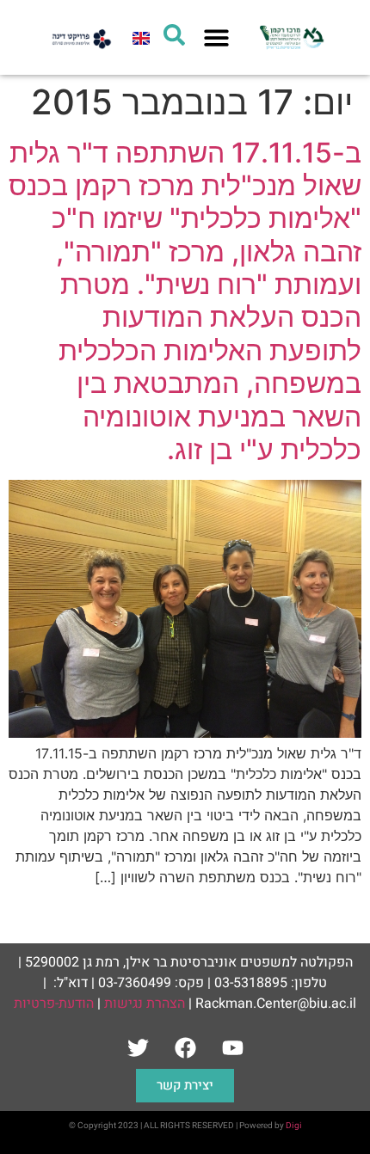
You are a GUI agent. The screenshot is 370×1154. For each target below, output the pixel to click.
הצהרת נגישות (144, 1003)
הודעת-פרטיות (54, 1003)
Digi (294, 1126)
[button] (216, 37)
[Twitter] (137, 1047)
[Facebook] (185, 1047)
